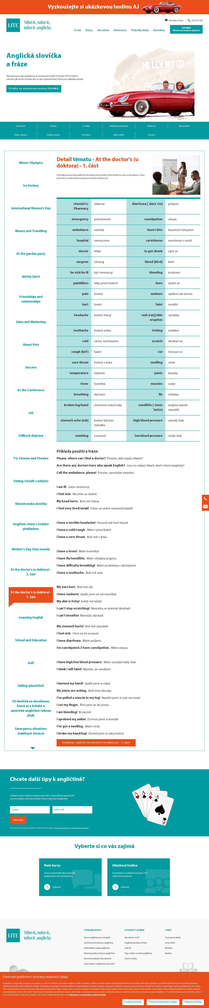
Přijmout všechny (193, 1002)
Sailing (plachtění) (31, 686)
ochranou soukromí (62, 828)
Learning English (31, 617)
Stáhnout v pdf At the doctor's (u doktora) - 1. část (96, 743)
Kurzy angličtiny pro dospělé (97, 938)
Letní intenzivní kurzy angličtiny (98, 943)
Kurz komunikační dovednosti (97, 959)
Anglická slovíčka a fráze (135, 943)
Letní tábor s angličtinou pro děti (99, 964)
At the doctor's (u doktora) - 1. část (31, 595)
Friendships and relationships (31, 299)
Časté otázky (130, 959)
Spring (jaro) (31, 276)
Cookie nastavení (133, 1002)
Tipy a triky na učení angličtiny (138, 953)
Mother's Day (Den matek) (31, 549)
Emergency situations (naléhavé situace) (31, 731)
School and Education (31, 640)
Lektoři (127, 948)
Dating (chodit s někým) (31, 481)
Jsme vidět (170, 943)
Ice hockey (31, 186)
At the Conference (31, 390)
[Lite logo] (30, 25)
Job (31, 413)
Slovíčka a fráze (176, 20)
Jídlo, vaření (118, 135)
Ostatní (151, 135)
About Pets (31, 345)
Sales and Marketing (31, 322)
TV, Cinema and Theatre (31, 458)
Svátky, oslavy (53, 135)
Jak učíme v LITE (131, 938)
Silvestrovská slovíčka (31, 504)
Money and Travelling (31, 231)
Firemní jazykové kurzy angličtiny (99, 953)
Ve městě (86, 135)
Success (31, 367)
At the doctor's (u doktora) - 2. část (31, 572)
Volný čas (151, 126)
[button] (32, 748)
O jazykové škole (173, 938)
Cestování (20, 126)
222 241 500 (197, 20)
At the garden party (31, 254)
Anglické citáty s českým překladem (31, 527)
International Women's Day (31, 208)
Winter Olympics (31, 163)
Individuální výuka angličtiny (97, 948)
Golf (31, 663)
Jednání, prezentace (118, 126)
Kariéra (168, 953)
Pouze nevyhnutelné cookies (163, 1002)
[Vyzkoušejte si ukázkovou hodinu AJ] (104, 7)
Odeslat (18, 820)
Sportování (184, 126)
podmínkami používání (79, 828)
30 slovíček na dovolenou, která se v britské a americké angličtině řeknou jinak (31, 708)
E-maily (86, 126)
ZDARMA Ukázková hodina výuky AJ (186, 29)
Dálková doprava (31, 436)
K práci (53, 126)
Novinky (169, 948)
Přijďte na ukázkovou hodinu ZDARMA (34, 89)
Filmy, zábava (20, 135)
